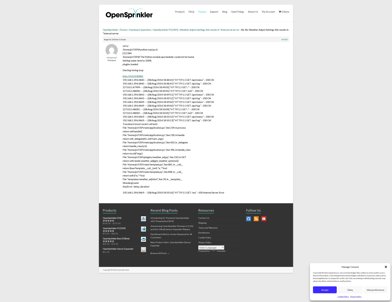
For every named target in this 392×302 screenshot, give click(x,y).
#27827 (285, 39)
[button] (385, 266)
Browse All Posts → (160, 253)
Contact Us (203, 218)
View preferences (375, 290)
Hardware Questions (140, 29)
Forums (202, 11)
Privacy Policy (355, 296)
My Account (268, 11)
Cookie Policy (343, 296)
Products (180, 11)
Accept (324, 290)
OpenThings (237, 11)
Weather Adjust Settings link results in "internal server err (209, 29)
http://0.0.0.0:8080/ (133, 76)
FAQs (191, 11)
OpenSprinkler (110, 29)
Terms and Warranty (208, 227)
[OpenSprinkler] (129, 13)
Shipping (202, 223)
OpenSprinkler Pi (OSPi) (165, 29)
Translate (221, 251)
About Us (253, 11)
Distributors (204, 232)
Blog (224, 11)
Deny (350, 290)
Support (214, 11)
